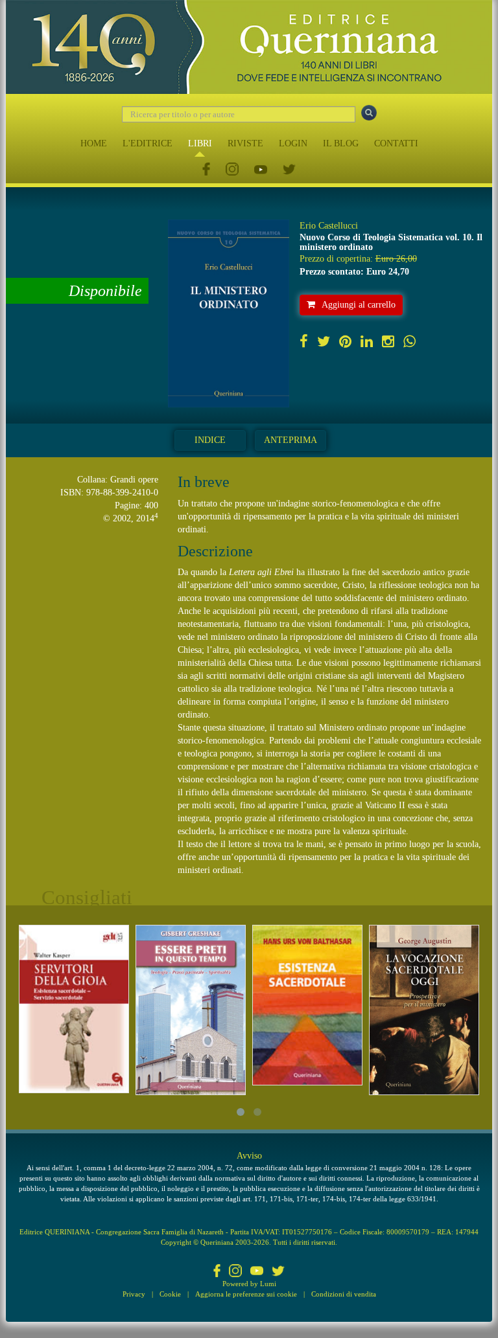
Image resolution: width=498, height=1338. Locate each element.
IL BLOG (341, 143)
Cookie (170, 1294)
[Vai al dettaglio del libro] (74, 1009)
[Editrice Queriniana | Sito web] (249, 47)
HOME (93, 143)
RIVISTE (245, 143)
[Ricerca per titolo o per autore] (369, 112)
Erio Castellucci (329, 226)
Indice (210, 440)
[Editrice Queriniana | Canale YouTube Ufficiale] (261, 170)
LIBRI (200, 143)
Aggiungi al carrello (359, 305)
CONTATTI (396, 143)
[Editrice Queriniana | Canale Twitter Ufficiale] (289, 170)
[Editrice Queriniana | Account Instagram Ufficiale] (232, 170)
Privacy (134, 1294)
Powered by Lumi (249, 1283)
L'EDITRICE (147, 143)
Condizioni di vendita (343, 1294)
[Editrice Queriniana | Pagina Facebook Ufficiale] (206, 170)
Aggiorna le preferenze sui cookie (246, 1294)
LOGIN (293, 143)
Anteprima (290, 440)
